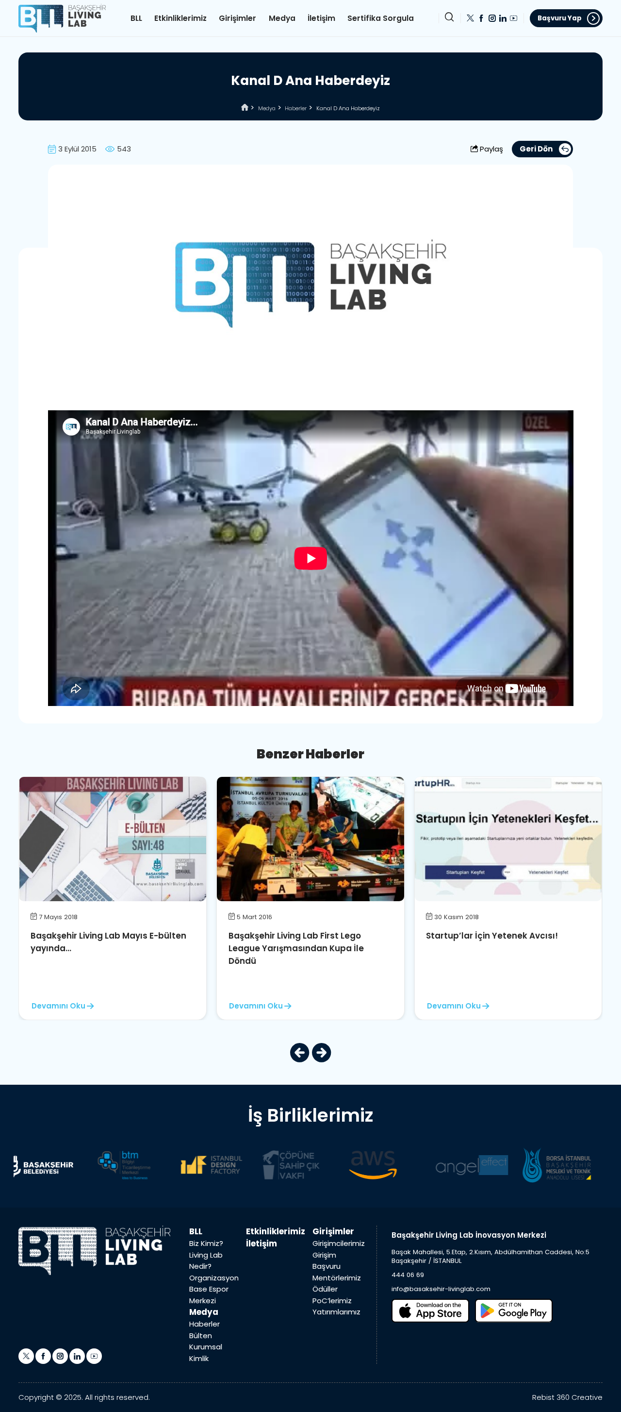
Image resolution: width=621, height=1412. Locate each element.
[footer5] (370, 1165)
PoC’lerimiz (332, 1300)
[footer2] (121, 1165)
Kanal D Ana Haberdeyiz (348, 108)
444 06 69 (408, 1275)
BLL (136, 18)
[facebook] (481, 18)
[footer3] (208, 1165)
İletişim (321, 18)
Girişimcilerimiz (338, 1243)
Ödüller (325, 1289)
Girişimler (237, 18)
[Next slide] (321, 1052)
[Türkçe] (62, 17)
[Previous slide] (299, 1052)
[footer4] (288, 1165)
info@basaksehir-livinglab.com (441, 1289)
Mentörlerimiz (336, 1278)
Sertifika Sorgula (380, 18)
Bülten (200, 1335)
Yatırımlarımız (336, 1312)
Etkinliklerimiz (180, 18)
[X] (470, 18)
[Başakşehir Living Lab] (94, 1250)
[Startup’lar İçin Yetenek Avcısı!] (508, 838)
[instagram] (492, 18)
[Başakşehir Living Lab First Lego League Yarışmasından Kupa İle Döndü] (310, 838)
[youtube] (513, 18)
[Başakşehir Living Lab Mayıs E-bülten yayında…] (112, 838)
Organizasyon (214, 1278)
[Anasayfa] (244, 108)
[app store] (430, 1311)
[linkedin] (503, 18)
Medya (282, 18)
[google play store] (514, 1311)
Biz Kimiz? (206, 1243)
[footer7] (554, 1165)
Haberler (296, 108)
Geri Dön (536, 149)
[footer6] (469, 1165)
